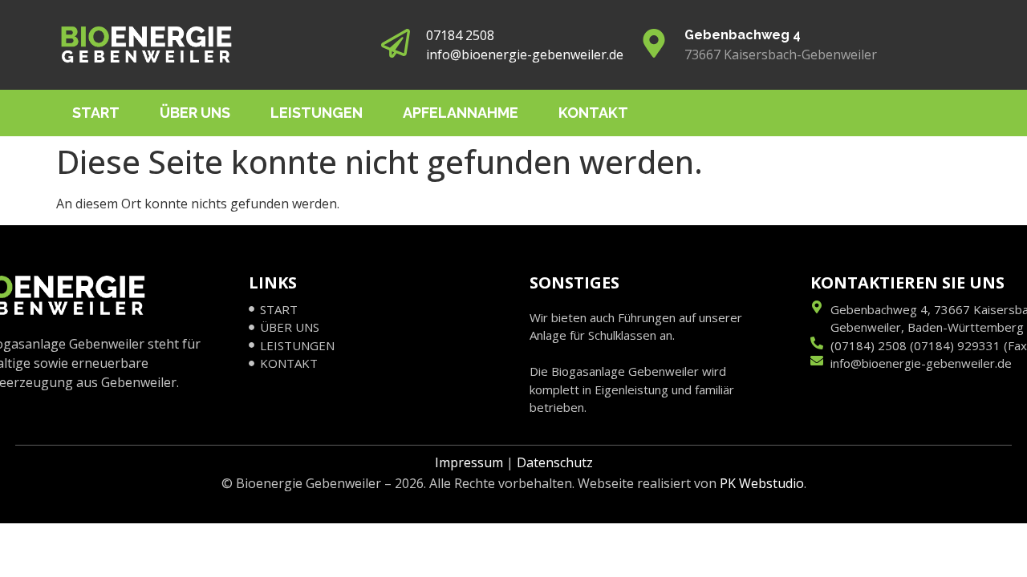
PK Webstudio (762, 483)
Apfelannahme (460, 113)
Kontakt (593, 113)
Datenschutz (555, 462)
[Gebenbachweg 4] (653, 45)
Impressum (469, 462)
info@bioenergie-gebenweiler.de (524, 54)
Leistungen (316, 113)
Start (96, 113)
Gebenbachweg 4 (742, 34)
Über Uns (195, 113)
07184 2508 (460, 35)
